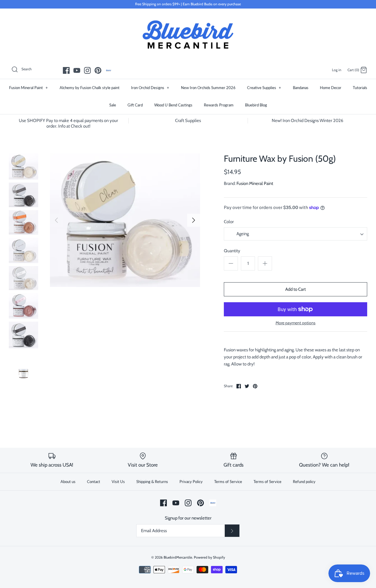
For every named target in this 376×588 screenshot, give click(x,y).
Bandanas (300, 87)
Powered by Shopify (209, 557)
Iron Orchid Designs (150, 87)
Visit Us (118, 481)
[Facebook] (66, 70)
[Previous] (56, 220)
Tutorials (360, 87)
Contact (93, 481)
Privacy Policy (191, 481)
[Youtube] (76, 70)
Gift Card (135, 105)
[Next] (193, 220)
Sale (112, 105)
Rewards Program (219, 105)
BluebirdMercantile (178, 557)
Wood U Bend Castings (173, 105)
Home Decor (330, 87)
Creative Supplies (264, 87)
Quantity (232, 250)
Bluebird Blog (256, 105)
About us (68, 481)
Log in (336, 70)
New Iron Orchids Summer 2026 (208, 87)
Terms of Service (228, 481)
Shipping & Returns (152, 481)
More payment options (295, 322)
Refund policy (304, 481)
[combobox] (295, 233)
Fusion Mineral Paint (28, 87)
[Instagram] (87, 70)
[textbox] (242, 234)
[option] (125, 220)
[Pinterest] (98, 70)
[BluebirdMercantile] (188, 34)
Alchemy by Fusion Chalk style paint (90, 87)
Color (229, 221)
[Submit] (232, 530)
